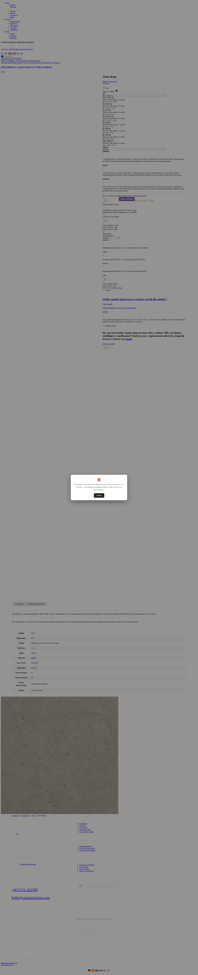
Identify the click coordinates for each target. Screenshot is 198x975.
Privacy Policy (99, 490)
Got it (99, 495)
